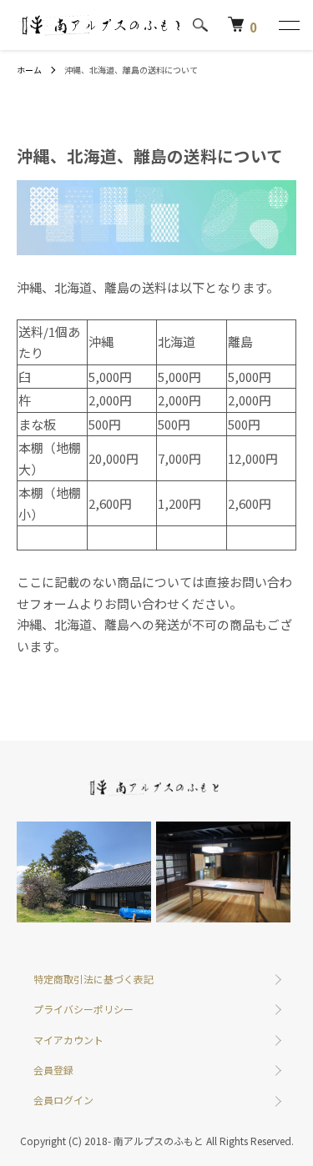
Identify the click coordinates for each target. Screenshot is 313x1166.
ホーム (29, 69)
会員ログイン (63, 1100)
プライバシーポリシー (83, 1009)
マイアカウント (68, 1040)
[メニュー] (288, 25)
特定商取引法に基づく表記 (93, 979)
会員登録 (53, 1070)
